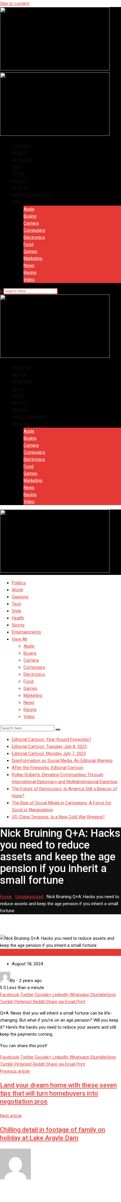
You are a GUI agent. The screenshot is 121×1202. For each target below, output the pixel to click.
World (19, 152)
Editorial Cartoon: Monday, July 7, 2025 (49, 753)
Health (20, 181)
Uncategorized (29, 896)
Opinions (22, 159)
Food (28, 244)
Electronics (34, 237)
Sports (20, 188)
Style (18, 174)
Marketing (32, 258)
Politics (21, 145)
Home (6, 896)
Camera (31, 223)
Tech (17, 167)
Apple (28, 209)
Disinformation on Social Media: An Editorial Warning (62, 760)
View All (21, 202)
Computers (34, 230)
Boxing (29, 216)
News (28, 265)
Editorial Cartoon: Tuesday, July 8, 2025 (49, 746)
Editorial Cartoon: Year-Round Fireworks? (51, 739)
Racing (29, 272)
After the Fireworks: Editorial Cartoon (47, 767)
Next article (11, 1115)
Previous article (15, 1071)
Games (30, 251)
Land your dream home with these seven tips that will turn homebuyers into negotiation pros (58, 1093)
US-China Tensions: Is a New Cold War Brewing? (58, 817)
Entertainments (30, 195)
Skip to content (14, 3)
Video (29, 279)
